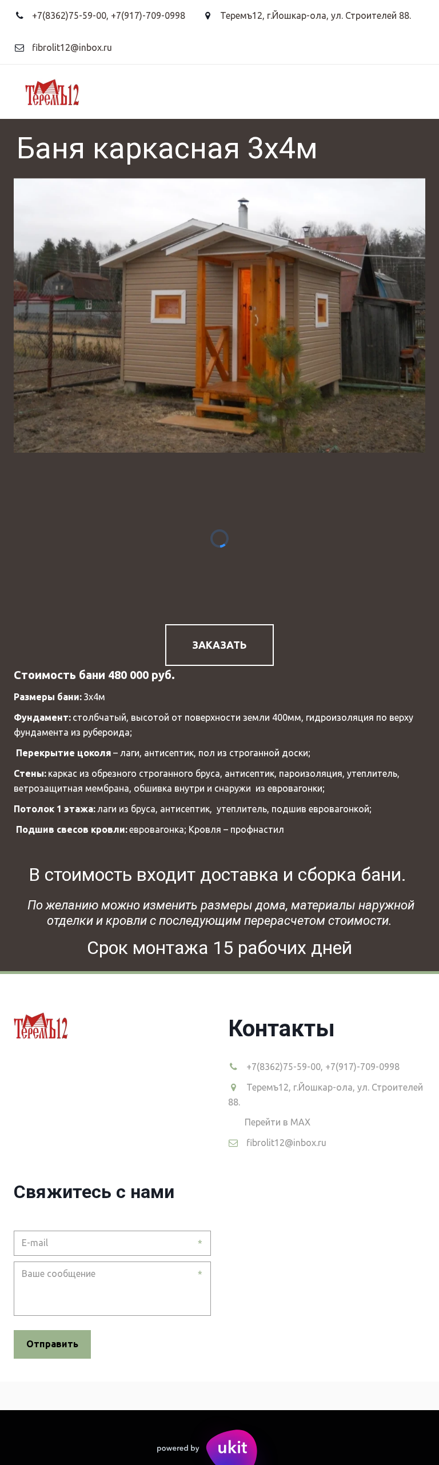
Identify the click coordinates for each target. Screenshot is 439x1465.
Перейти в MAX (277, 1122)
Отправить (52, 1344)
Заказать (219, 644)
